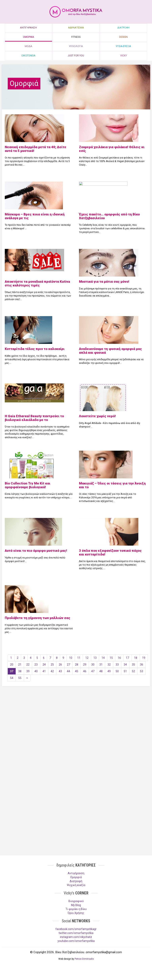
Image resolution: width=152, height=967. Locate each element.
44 (68, 671)
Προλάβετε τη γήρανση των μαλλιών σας (37, 618)
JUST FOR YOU (76, 55)
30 (92, 664)
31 (101, 664)
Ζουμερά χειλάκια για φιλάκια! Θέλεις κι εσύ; (111, 149)
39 (27, 671)
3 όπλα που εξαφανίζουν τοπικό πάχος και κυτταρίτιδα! (110, 552)
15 (111, 657)
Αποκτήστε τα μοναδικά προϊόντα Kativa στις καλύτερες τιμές (37, 283)
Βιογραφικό (76, 901)
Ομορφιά (76, 877)
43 (60, 671)
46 (84, 671)
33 (117, 664)
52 (133, 671)
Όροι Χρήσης (76, 913)
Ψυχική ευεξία (76, 885)
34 (125, 664)
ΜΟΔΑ (28, 46)
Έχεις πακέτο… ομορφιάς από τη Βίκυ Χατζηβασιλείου (109, 216)
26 (60, 664)
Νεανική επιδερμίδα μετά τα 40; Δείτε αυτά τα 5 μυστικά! (35, 149)
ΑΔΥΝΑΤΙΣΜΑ (76, 27)
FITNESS (76, 36)
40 (36, 671)
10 (70, 657)
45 (76, 671)
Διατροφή (76, 881)
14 (103, 657)
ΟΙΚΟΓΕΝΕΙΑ (28, 55)
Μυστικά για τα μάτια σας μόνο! (104, 281)
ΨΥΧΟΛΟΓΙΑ (76, 46)
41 (44, 671)
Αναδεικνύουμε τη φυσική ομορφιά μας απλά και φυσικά (110, 350)
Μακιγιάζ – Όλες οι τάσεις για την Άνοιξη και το (112, 485)
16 (119, 657)
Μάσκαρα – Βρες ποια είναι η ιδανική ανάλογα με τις (35, 216)
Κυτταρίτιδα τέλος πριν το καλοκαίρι (35, 349)
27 (68, 664)
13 (95, 657)
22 (27, 664)
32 (109, 664)
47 (92, 671)
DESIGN (123, 36)
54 (11, 678)
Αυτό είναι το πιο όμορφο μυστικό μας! (36, 551)
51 (125, 671)
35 (133, 664)
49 (109, 671)
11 (78, 657)
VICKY (123, 55)
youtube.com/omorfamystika (76, 940)
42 (52, 671)
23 (36, 664)
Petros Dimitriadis (84, 959)
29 (84, 664)
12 (86, 657)
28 (76, 664)
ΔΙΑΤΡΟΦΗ (123, 27)
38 (19, 671)
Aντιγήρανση (76, 873)
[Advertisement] (76, 720)
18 (135, 657)
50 (117, 671)
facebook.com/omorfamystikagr (76, 929)
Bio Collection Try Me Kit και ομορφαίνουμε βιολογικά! (27, 485)
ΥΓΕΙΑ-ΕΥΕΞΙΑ (123, 46)
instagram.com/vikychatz (76, 937)
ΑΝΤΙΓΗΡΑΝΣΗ (28, 27)
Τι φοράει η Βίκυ (76, 909)
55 (19, 678)
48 (101, 671)
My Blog (76, 905)
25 (52, 664)
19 (143, 657)
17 (127, 657)
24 (44, 664)
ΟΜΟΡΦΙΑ (28, 36)
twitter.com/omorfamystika (76, 933)
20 (11, 664)
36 (141, 664)
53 (141, 671)
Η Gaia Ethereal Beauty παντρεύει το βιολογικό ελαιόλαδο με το (34, 418)
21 (19, 664)
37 (11, 671)
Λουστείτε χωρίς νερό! (97, 416)
